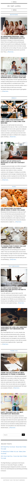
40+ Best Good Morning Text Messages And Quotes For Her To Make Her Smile (13, 289)
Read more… (11, 51)
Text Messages (14, 266)
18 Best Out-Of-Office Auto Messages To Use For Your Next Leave (13, 162)
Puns (14, 186)
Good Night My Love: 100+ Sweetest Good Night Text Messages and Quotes (14, 329)
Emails (14, 98)
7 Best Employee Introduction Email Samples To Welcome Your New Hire (13, 121)
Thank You (14, 350)
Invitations (14, 14)
